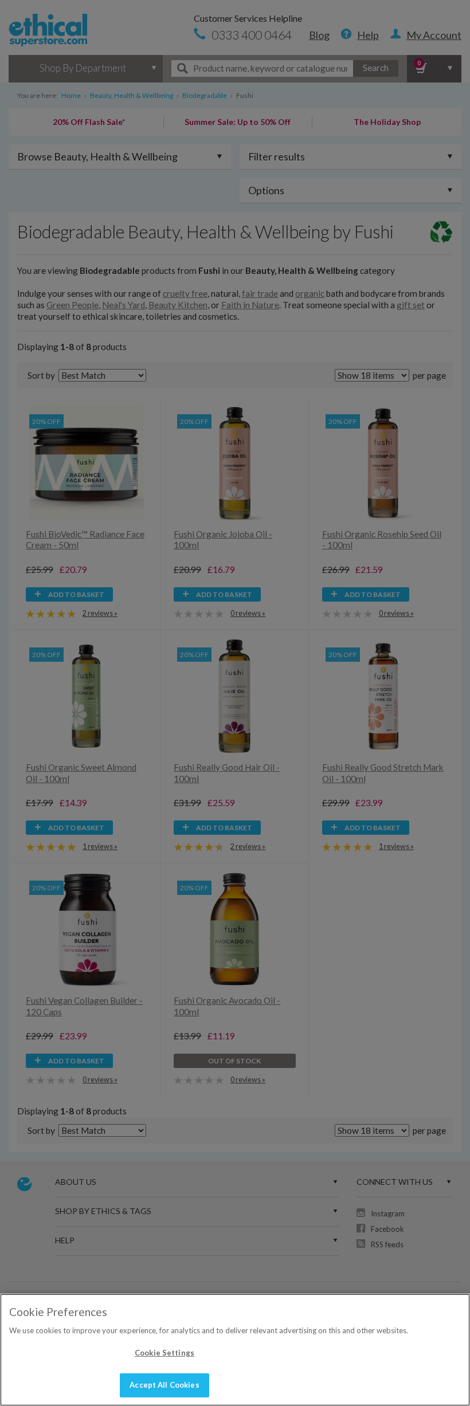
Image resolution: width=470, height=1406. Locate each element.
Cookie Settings (164, 1352)
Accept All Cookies (164, 1384)
